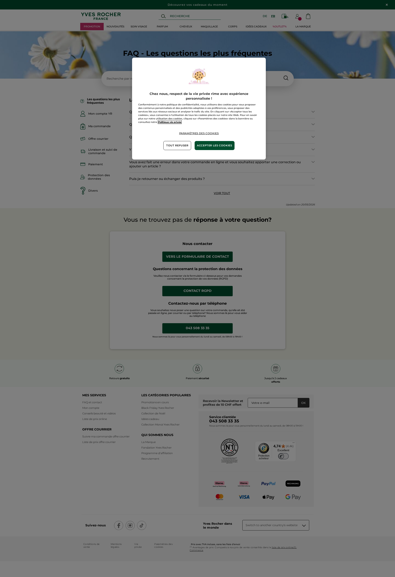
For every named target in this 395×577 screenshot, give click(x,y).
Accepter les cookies (214, 145)
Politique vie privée (169, 122)
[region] (199, 108)
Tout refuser (177, 145)
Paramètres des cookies (199, 133)
